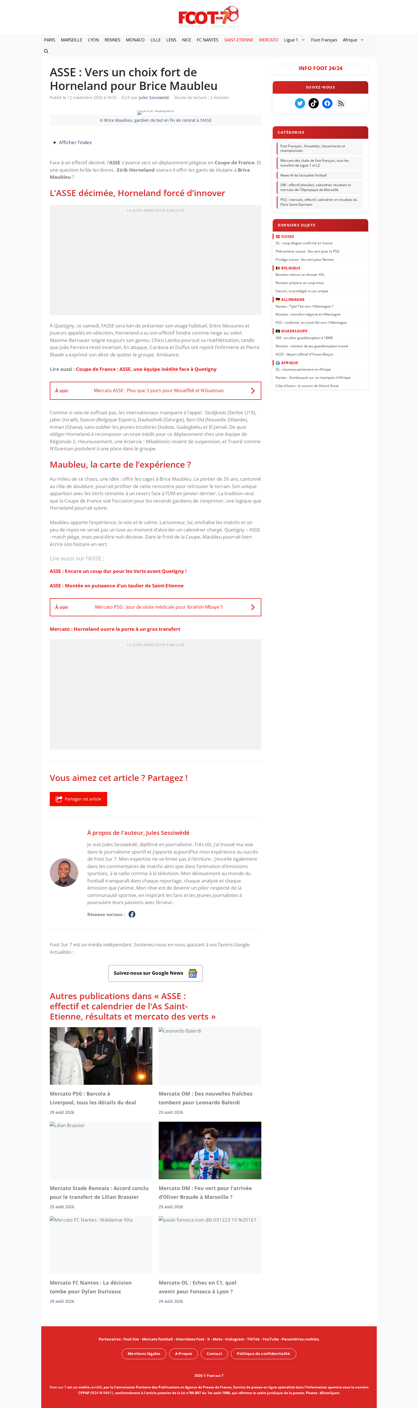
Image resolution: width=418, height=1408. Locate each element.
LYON (93, 40)
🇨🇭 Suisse (285, 236)
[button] (46, 51)
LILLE (155, 40)
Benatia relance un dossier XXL (300, 274)
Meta (217, 1339)
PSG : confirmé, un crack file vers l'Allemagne (311, 322)
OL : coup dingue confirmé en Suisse (304, 243)
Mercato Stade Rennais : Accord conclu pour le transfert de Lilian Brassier (99, 1192)
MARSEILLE (71, 40)
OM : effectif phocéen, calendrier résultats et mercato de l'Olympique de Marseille (315, 187)
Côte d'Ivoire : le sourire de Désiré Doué (307, 386)
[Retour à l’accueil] (209, 16)
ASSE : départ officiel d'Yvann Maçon (304, 354)
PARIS (49, 40)
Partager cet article (83, 799)
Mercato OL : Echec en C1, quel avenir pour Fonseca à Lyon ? (198, 1286)
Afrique (350, 40)
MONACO (135, 40)
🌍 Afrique (287, 362)
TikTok (253, 1339)
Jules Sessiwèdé (168, 833)
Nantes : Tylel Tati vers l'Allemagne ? (304, 306)
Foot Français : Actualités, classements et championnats (312, 148)
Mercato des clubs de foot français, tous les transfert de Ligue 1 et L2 (314, 163)
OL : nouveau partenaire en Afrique (303, 369)
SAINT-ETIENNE (238, 40)
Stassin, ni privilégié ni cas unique (302, 291)
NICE (186, 40)
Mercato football (157, 1339)
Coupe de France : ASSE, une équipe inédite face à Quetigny (146, 369)
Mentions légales (144, 1353)
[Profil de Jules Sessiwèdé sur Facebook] (132, 914)
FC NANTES (207, 40)
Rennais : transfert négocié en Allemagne (308, 314)
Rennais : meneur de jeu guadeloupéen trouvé (312, 346)
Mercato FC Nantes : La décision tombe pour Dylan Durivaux (91, 1286)
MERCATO (268, 40)
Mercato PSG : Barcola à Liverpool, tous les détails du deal (93, 1098)
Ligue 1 (291, 40)
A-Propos (183, 1353)
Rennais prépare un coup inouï (300, 283)
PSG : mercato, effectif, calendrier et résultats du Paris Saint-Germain (318, 202)
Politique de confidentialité (263, 1353)
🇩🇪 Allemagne (290, 299)
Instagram (234, 1339)
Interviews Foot (190, 1339)
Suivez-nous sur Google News (149, 973)
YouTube (270, 1339)
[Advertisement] (155, 262)
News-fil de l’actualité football (303, 175)
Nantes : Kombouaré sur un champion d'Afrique (313, 377)
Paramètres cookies (300, 1339)
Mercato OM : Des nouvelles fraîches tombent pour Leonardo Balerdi (206, 1098)
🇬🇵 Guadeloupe (291, 330)
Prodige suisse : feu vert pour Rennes (305, 259)
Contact (214, 1353)
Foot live (131, 1339)
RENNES (112, 40)
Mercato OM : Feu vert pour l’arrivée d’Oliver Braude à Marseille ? (205, 1192)
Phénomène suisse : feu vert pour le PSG (308, 251)
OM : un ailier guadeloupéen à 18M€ (304, 338)
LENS (171, 40)
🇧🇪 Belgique (288, 267)
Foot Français (324, 40)
